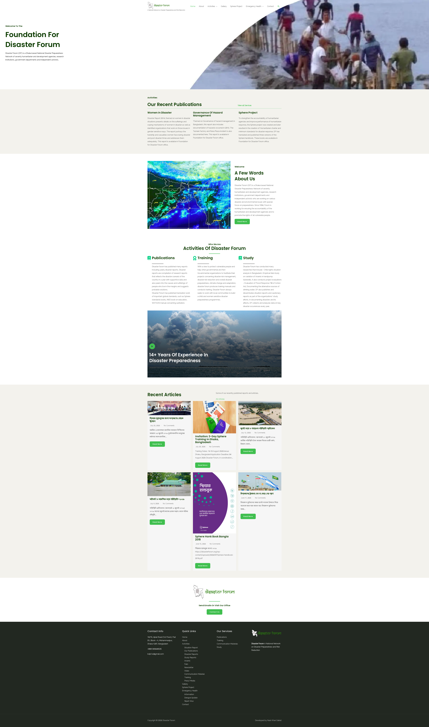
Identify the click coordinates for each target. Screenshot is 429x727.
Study (219, 647)
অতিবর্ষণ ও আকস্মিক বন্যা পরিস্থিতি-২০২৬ (167, 499)
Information (189, 694)
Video (186, 671)
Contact (270, 6)
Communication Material (194, 674)
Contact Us (214, 612)
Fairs (186, 664)
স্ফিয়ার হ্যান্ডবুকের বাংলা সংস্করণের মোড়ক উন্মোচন (166, 420)
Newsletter (188, 667)
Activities (211, 6)
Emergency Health (253, 6)
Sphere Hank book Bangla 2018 (212, 538)
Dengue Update (190, 698)
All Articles (220, 399)
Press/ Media (189, 681)
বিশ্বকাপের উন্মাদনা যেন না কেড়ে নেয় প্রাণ (257, 493)
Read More (242, 221)
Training (187, 677)
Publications (222, 637)
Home (192, 6)
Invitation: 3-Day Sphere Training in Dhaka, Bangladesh (210, 439)
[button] (278, 6)
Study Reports (190, 657)
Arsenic (187, 661)
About (201, 6)
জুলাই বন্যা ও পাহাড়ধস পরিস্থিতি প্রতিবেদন (258, 428)
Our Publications (191, 651)
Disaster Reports (191, 654)
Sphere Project (236, 6)
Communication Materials (227, 644)
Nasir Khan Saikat (274, 720)
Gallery (224, 6)
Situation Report (191, 648)
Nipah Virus (189, 701)
